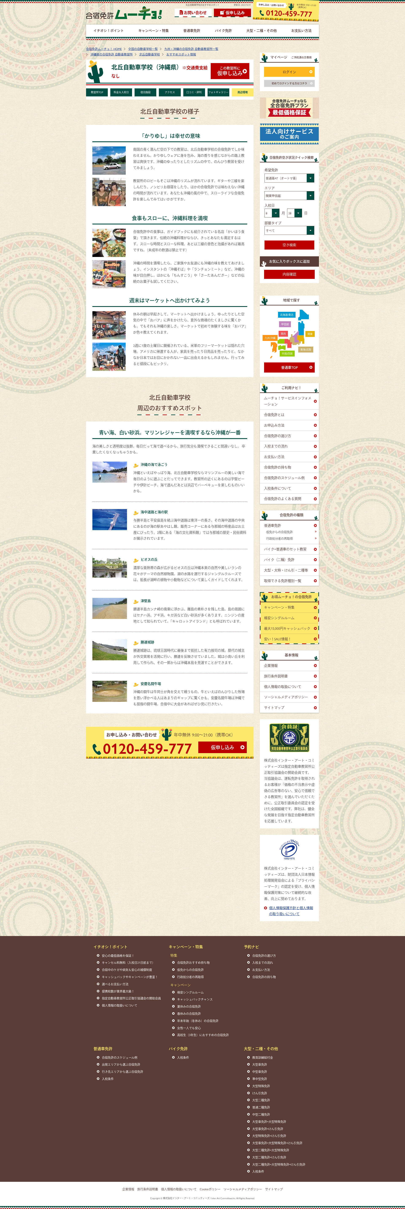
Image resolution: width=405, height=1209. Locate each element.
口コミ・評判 (194, 92)
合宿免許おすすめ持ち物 (193, 962)
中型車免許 (259, 1071)
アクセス (170, 92)
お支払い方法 (274, 456)
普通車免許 (272, 525)
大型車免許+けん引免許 (267, 1129)
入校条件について (277, 488)
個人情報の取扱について (282, 686)
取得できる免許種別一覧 (282, 580)
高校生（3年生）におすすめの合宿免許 (203, 1035)
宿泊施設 (145, 92)
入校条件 (108, 1079)
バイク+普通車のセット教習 (285, 549)
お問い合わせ (195, 12)
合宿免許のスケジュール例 (284, 477)
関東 (310, 334)
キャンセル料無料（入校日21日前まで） (128, 962)
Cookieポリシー (210, 1189)
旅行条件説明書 (276, 676)
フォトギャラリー (218, 92)
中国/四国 (287, 353)
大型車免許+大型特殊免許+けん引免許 (277, 1143)
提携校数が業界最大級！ (118, 991)
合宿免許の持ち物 (277, 467)
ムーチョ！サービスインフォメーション (287, 401)
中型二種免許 (261, 1114)
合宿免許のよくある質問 (282, 498)
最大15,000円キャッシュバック (287, 628)
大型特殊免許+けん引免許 (269, 1135)
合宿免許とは (274, 414)
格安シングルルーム (279, 617)
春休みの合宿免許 (189, 1013)
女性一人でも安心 (189, 1028)
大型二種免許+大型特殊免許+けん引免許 (278, 1164)
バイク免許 (178, 1048)
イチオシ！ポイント (110, 946)
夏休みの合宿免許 (189, 1006)
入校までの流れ (276, 446)
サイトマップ (274, 707)
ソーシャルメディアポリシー (286, 696)
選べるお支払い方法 (115, 984)
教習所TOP (97, 92)
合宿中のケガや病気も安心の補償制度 (127, 969)
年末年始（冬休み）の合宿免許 (198, 1021)
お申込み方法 (274, 425)
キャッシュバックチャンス (195, 999)
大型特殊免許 (261, 1086)
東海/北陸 (305, 349)
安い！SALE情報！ (277, 638)
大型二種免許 (261, 1100)
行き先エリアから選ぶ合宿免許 (122, 1071)
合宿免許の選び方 (277, 435)
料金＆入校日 (121, 92)
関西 (283, 334)
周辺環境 (243, 92)
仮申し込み (235, 12)
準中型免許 (259, 1079)
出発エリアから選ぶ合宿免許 (121, 1064)
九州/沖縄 (270, 338)
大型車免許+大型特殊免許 (269, 1121)
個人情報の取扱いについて (119, 1005)
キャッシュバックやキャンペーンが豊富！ (130, 977)
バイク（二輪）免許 (279, 559)
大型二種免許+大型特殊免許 (270, 1150)
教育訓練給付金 (262, 1057)
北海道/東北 (286, 315)
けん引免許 (259, 1093)
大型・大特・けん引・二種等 (286, 570)
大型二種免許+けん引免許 (269, 1157)
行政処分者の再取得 (279, 538)
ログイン (289, 71)
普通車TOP (289, 367)
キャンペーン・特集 (279, 607)
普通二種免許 (261, 1107)
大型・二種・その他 (261, 1048)
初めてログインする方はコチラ (289, 83)
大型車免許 (259, 1064)
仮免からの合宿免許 (279, 532)
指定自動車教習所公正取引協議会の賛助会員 (131, 998)
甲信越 (285, 324)
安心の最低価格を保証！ (118, 955)
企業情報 (271, 665)
